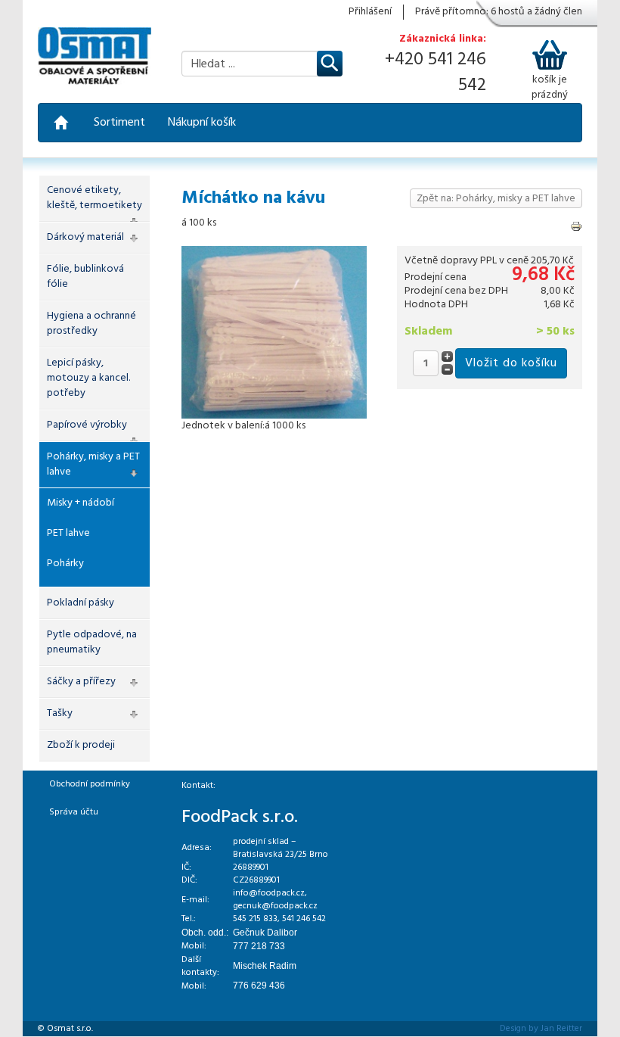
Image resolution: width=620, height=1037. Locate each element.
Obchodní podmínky (89, 784)
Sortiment (119, 122)
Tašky (60, 713)
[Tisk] (576, 226)
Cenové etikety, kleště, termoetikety (94, 198)
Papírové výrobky (87, 425)
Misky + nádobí (80, 503)
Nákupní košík (202, 122)
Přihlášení (370, 12)
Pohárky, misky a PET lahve (93, 464)
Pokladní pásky (80, 603)
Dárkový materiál (85, 237)
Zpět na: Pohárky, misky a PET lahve (496, 198)
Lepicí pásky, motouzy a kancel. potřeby (88, 378)
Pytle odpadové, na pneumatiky (92, 642)
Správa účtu (73, 812)
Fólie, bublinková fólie (85, 276)
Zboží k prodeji (81, 745)
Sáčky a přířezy (81, 681)
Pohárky (65, 563)
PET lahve (68, 533)
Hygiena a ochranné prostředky (91, 323)
